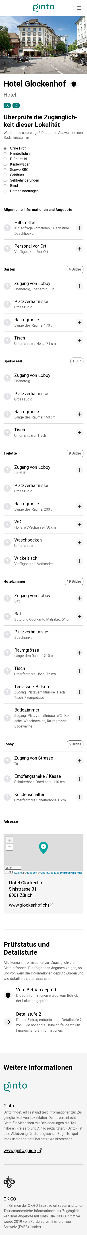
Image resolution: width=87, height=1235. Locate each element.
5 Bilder (75, 744)
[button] (11, 45)
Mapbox (32, 872)
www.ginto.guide (22, 1150)
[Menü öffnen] (79, 8)
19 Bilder (74, 581)
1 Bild (76, 361)
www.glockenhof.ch (31, 905)
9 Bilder (75, 453)
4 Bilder (75, 269)
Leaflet (18, 872)
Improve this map (71, 873)
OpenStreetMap (50, 872)
